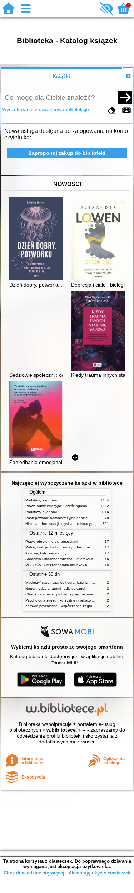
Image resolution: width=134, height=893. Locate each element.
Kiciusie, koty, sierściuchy (45, 553)
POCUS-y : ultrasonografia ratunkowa (56, 565)
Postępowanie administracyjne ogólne (56, 518)
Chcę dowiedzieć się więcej (34, 873)
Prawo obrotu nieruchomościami (51, 541)
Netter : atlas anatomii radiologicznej (55, 588)
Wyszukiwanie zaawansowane (36, 109)
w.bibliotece (64, 730)
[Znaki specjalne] (126, 110)
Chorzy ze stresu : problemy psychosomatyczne (64, 594)
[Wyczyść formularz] (112, 110)
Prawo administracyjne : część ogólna (56, 506)
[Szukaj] (125, 97)
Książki (61, 76)
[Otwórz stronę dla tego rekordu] (37, 239)
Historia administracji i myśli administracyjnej (60, 524)
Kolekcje (79, 109)
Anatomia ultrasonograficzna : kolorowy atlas (62, 559)
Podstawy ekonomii (41, 500)
